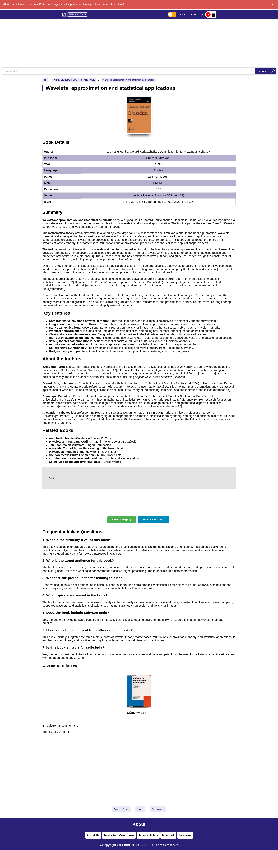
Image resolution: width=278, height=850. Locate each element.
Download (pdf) (121, 519)
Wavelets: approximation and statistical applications (128, 80)
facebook (168, 835)
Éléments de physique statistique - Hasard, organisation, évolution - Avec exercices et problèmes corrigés (139, 712)
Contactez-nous (196, 14)
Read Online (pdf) (153, 519)
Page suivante (158, 809)
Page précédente (121, 809)
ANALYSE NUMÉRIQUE (65, 80)
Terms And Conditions (119, 835)
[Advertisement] (139, 43)
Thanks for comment (55, 731)
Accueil (140, 809)
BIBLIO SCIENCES (136, 845)
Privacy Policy (148, 835)
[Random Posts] (272, 71)
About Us (93, 835)
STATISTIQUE (88, 80)
